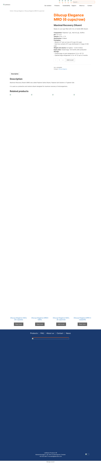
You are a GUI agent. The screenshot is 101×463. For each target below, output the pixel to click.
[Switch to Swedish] (68, 2)
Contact (90, 5)
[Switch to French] (65, 2)
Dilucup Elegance (19, 11)
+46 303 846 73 (44, 456)
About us (81, 5)
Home (11, 11)
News (68, 333)
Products (57, 5)
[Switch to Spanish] (62, 2)
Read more (18, 324)
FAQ (42, 333)
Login (94, 6)
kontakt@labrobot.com (55, 456)
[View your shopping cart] (96, 5)
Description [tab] (14, 74)
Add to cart (70, 60)
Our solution (48, 5)
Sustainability (66, 5)
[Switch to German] (71, 2)
